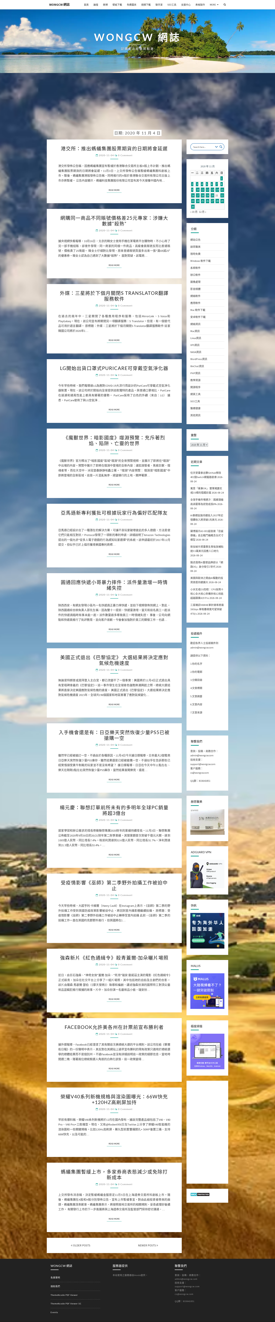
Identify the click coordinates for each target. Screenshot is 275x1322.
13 (212, 189)
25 (202, 201)
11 (202, 189)
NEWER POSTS (147, 1245)
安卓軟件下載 (198, 317)
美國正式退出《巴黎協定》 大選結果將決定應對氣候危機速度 (114, 660)
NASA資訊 (195, 352)
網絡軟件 (195, 296)
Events (54, 1312)
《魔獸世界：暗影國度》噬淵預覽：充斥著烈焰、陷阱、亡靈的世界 (114, 440)
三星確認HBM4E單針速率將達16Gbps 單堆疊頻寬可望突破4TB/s (207, 609)
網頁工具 (195, 394)
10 (198, 189)
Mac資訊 (195, 331)
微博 (105, 4)
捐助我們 (55, 1286)
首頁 (86, 4)
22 (222, 195)
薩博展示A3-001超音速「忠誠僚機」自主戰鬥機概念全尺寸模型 (206, 535)
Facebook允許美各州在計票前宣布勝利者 (114, 1027)
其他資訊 (195, 415)
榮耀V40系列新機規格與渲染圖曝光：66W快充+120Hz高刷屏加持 (114, 1099)
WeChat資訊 (197, 366)
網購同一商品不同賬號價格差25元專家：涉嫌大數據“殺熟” (114, 220)
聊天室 (159, 4)
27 (212, 201)
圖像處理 (195, 281)
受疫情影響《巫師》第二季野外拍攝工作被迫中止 (114, 885)
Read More (115, 189)
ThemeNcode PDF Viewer (64, 1295)
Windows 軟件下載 (200, 260)
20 (212, 195)
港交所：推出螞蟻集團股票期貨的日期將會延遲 (114, 148)
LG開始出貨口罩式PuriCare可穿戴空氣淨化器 (114, 368)
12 (207, 189)
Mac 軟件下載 (197, 310)
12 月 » (202, 211)
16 (193, 195)
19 (207, 195)
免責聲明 (55, 1277)
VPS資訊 (195, 345)
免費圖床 (131, 4)
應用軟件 (195, 303)
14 (217, 189)
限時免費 (195, 253)
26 (207, 201)
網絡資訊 (195, 324)
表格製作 (200, 4)
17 (198, 195)
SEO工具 (171, 4)
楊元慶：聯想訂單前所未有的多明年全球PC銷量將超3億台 (114, 810)
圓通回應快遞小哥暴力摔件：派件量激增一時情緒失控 (114, 585)
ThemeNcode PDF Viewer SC (66, 1303)
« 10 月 (193, 211)
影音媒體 (195, 289)
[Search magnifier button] (221, 147)
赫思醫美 (195, 246)
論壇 (95, 4)
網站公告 (195, 239)
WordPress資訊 (198, 359)
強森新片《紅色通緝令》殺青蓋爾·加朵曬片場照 (114, 957)
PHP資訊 (195, 373)
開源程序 (195, 387)
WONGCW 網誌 (59, 5)
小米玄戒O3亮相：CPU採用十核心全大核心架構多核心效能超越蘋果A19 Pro (206, 594)
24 (198, 201)
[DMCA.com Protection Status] (200, 1195)
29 (222, 201)
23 (193, 201)
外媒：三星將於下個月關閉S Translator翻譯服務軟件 (114, 296)
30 (193, 206)
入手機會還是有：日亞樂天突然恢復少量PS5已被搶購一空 (114, 735)
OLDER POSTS (81, 1245)
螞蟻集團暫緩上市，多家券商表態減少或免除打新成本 (114, 1174)
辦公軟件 (195, 274)
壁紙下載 (117, 4)
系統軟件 (195, 267)
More (213, 4)
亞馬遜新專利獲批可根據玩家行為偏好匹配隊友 (114, 512)
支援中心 (186, 4)
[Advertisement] (137, 103)
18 (202, 195)
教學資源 (195, 380)
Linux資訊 (195, 338)
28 (217, 201)
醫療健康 (195, 408)
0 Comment (125, 155)
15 (222, 189)
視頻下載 (146, 4)
